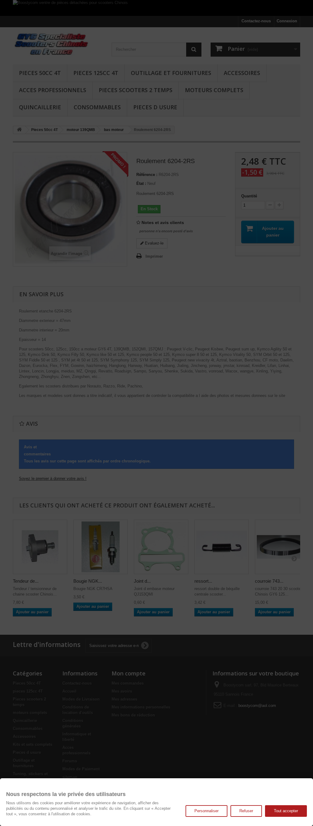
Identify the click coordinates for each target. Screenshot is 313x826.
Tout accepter (286, 811)
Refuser (246, 811)
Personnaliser (206, 811)
